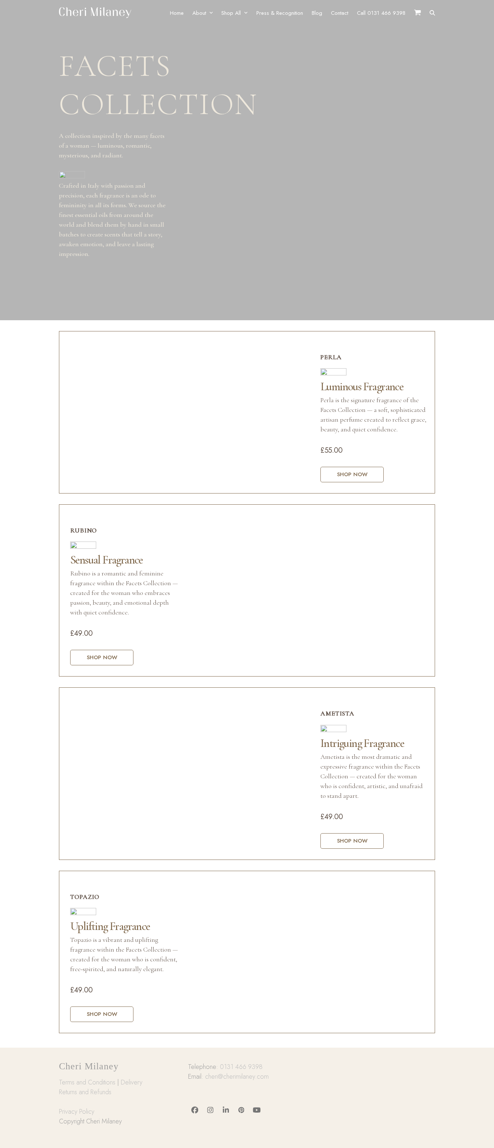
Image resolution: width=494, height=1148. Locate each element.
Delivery (131, 1082)
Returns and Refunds (85, 1092)
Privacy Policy (76, 1111)
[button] (432, 13)
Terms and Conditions (87, 1082)
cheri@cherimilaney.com (237, 1076)
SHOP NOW (352, 474)
